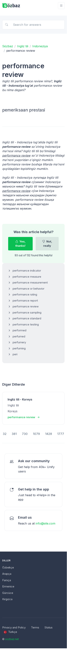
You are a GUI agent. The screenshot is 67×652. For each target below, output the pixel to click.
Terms (35, 627)
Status (49, 627)
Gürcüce (7, 593)
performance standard (27, 318)
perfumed (19, 336)
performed (19, 330)
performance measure (27, 276)
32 (4, 434)
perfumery (19, 342)
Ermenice (8, 586)
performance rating (25, 294)
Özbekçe (8, 567)
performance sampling (27, 312)
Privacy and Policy (14, 627)
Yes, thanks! (20, 243)
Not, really (47, 243)
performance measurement (30, 282)
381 (14, 434)
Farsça (6, 580)
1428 (48, 434)
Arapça (6, 573)
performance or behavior (28, 288)
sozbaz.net (12, 639)
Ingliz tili (22, 46)
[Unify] (11, 5)
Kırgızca (7, 599)
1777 (60, 434)
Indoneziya (40, 46)
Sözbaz (7, 46)
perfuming (19, 348)
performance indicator (27, 270)
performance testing (26, 324)
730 (25, 434)
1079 (36, 434)
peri (15, 354)
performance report (25, 300)
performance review (26, 306)
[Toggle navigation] (61, 5)
